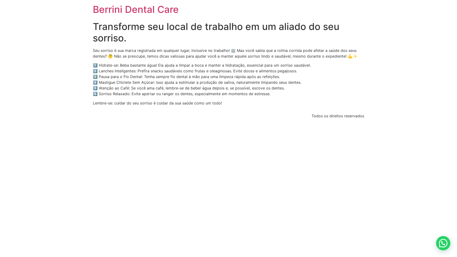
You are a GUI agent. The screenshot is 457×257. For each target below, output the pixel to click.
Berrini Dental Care (136, 9)
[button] (443, 243)
